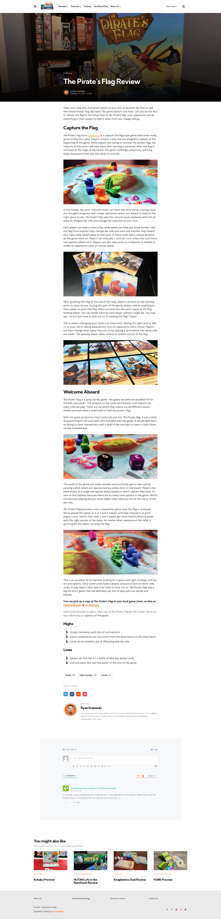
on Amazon (92, 605)
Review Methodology (81, 898)
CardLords (94, 135)
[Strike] (84, 766)
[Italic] (77, 766)
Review (68, 73)
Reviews (62, 6)
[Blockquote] (95, 766)
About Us (114, 6)
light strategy (88, 675)
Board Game (80, 874)
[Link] (102, 766)
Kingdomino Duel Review (130, 879)
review (106, 675)
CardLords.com (72, 605)
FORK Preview (163, 879)
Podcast (87, 6)
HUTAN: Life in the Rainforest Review (86, 881)
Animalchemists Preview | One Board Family (93, 788)
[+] (109, 766)
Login (155, 749)
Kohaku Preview (44, 879)
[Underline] (80, 766)
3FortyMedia (58, 911)
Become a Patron (117, 898)
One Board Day (101, 6)
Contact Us (153, 898)
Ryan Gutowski (78, 91)
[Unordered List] (91, 766)
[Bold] (73, 766)
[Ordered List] (88, 766)
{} (105, 766)
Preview (38, 874)
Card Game (159, 874)
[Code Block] (98, 766)
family (70, 675)
